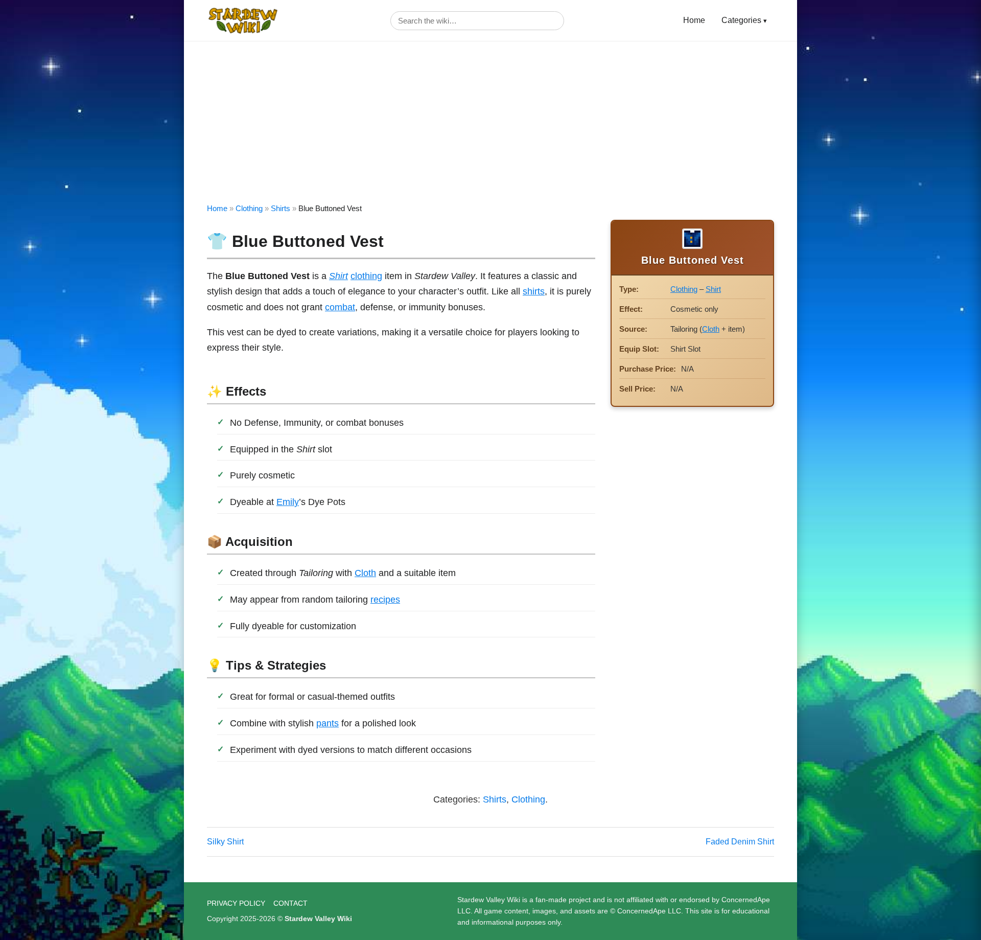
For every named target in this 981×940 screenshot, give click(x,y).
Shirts (280, 208)
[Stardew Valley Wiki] (242, 20)
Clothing (249, 208)
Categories (741, 20)
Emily (287, 502)
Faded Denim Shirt (740, 841)
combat (340, 307)
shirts (534, 291)
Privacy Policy (236, 903)
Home (694, 20)
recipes (385, 599)
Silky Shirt (225, 841)
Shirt (338, 276)
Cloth (365, 573)
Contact (290, 903)
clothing (366, 276)
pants (327, 723)
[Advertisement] (490, 118)
